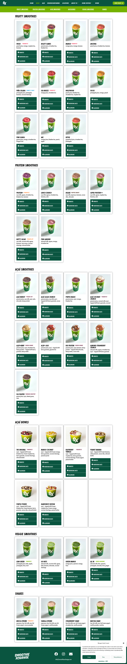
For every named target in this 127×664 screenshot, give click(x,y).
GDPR (106, 661)
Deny (103, 657)
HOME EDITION (86, 3)
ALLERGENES (72, 581)
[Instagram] (63, 654)
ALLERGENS (22, 61)
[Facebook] (56, 654)
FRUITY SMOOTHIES (22, 9)
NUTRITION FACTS (24, 57)
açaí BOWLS (71, 9)
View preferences (118, 657)
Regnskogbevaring (53, 3)
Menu (37, 3)
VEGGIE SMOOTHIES (88, 9)
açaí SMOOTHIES (55, 9)
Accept (89, 657)
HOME (31, 3)
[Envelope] (70, 654)
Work (97, 3)
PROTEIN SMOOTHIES (39, 9)
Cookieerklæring (101, 661)
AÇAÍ (43, 3)
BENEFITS (22, 52)
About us (74, 3)
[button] (123, 643)
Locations (65, 3)
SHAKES (104, 9)
